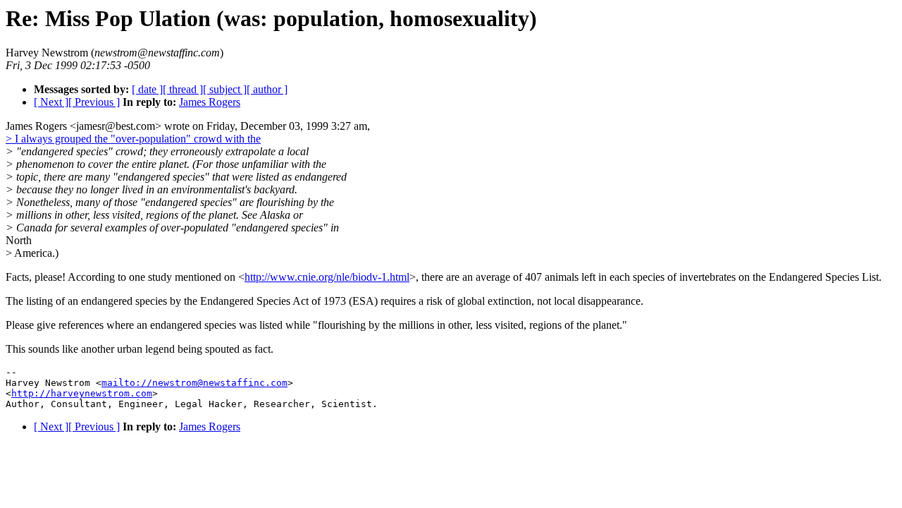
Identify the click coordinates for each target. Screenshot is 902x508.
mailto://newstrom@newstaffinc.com (194, 382)
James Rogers (209, 102)
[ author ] (267, 89)
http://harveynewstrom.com (81, 393)
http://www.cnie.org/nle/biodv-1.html (327, 277)
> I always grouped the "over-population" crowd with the (133, 139)
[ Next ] (51, 102)
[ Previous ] (94, 102)
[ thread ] (183, 89)
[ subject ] (225, 89)
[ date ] (147, 89)
